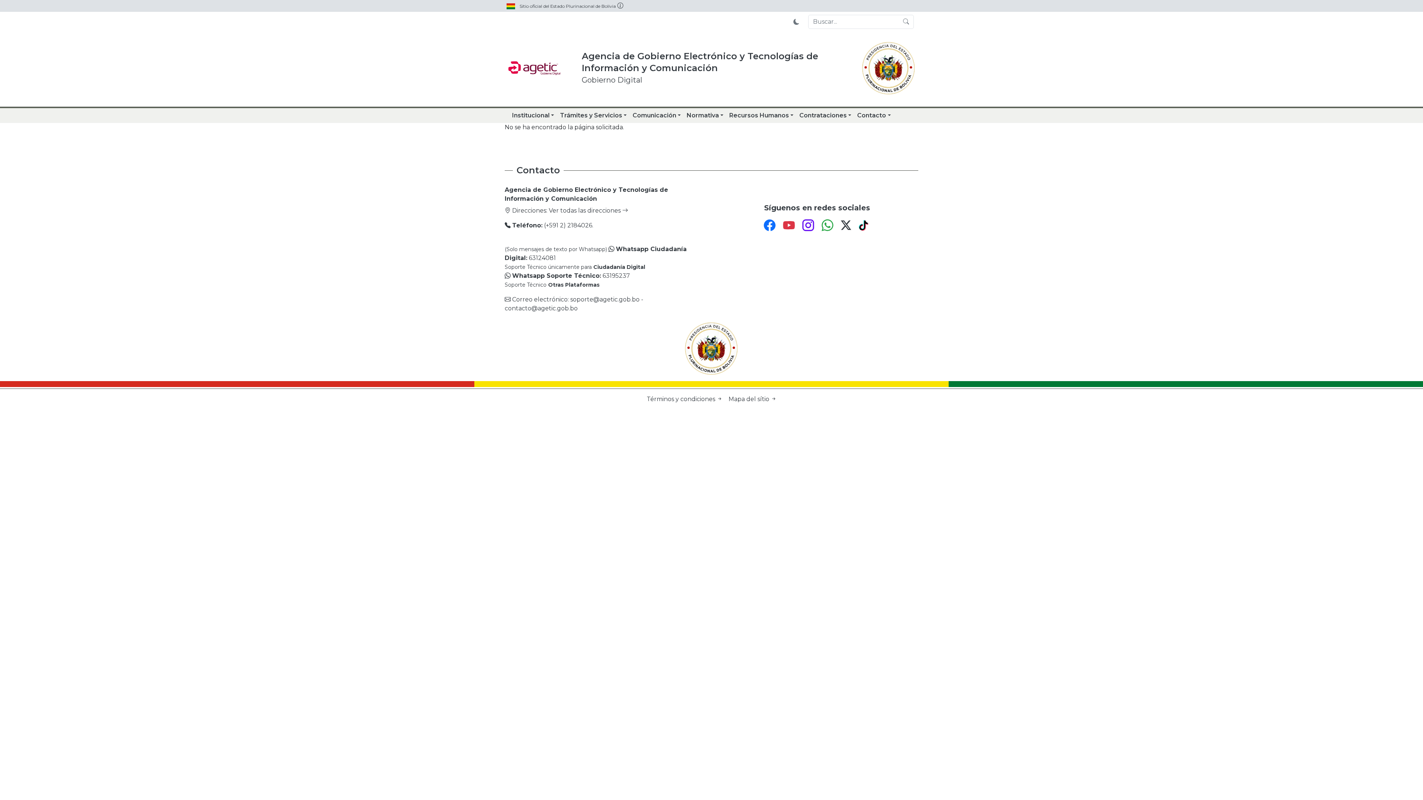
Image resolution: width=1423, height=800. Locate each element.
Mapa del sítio (750, 399)
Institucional (531, 115)
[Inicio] (534, 68)
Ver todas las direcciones (585, 210)
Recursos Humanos (759, 115)
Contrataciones (823, 115)
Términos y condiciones (682, 399)
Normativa (703, 115)
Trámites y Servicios (591, 115)
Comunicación (654, 115)
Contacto (871, 115)
